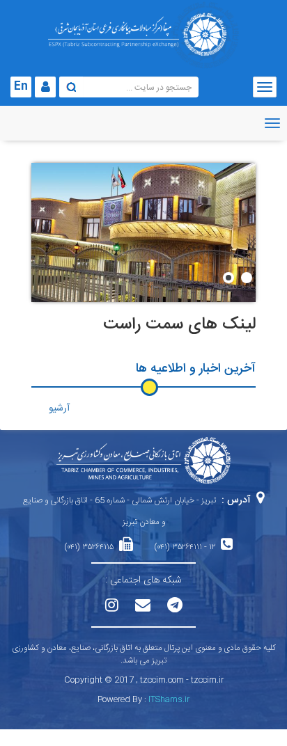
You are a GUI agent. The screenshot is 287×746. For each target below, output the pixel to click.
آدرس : (236, 500)
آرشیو (59, 408)
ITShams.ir (168, 699)
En (21, 86)
